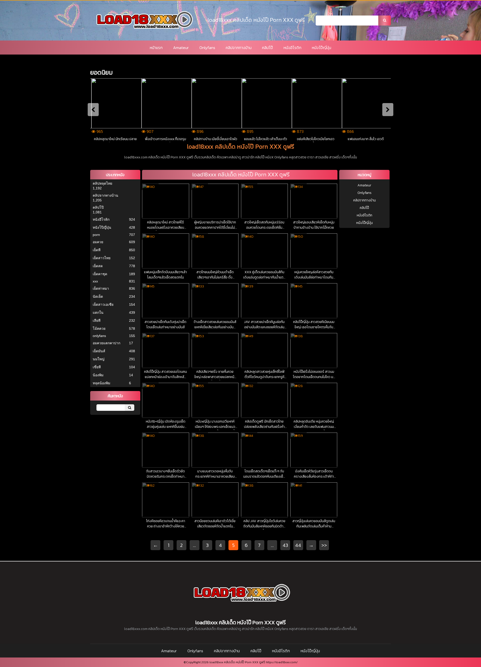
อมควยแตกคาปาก (106, 343)
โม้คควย (99, 328)
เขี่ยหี (97, 367)
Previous (93, 109)
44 (298, 545)
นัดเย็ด (98, 296)
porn (96, 235)
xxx (95, 281)
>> (324, 545)
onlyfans (99, 336)
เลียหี (96, 320)
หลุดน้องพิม (101, 383)
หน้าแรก (156, 48)
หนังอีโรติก (292, 48)
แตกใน (98, 312)
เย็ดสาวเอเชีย (103, 304)
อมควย (98, 242)
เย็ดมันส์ (99, 351)
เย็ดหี (96, 250)
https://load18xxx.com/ (282, 662)
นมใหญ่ (98, 359)
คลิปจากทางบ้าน (239, 48)
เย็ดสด (98, 266)
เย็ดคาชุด (100, 274)
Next (387, 109)
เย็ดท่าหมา (101, 288)
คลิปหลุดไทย (102, 183)
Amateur (181, 48)
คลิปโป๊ (267, 48)
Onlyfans (207, 48)
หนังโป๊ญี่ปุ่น (321, 48)
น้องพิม (98, 375)
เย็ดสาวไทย (101, 258)
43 (285, 545)
